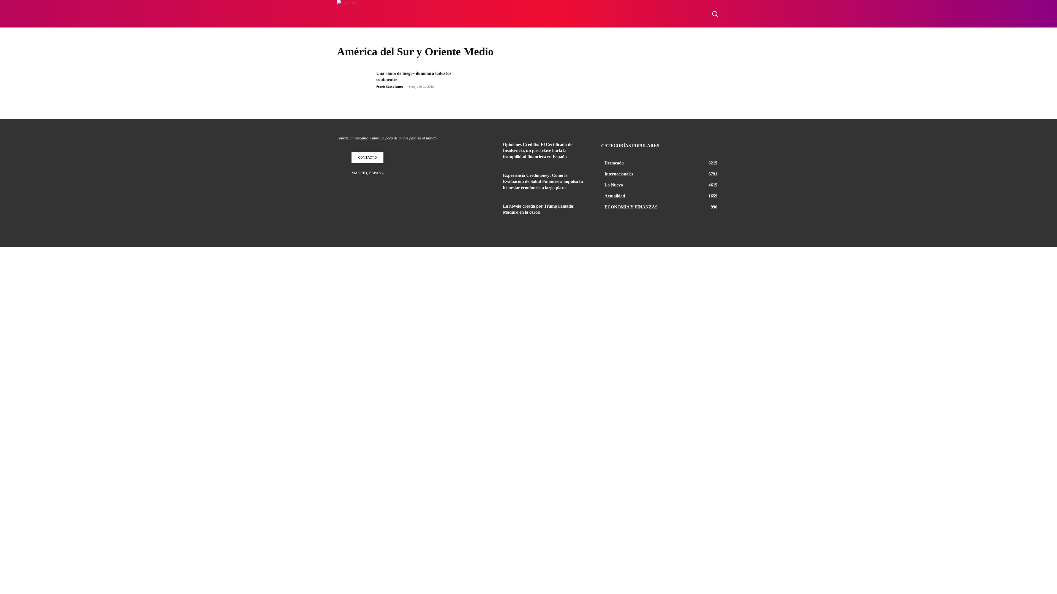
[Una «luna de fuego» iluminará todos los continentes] (355, 82)
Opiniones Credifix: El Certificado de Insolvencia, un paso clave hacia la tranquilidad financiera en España (537, 150)
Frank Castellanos (389, 86)
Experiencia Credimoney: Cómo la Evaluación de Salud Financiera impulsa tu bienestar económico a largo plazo (543, 181)
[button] (715, 14)
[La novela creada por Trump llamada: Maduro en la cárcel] (484, 212)
